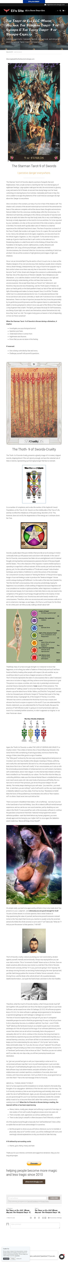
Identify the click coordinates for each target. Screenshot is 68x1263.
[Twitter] (35, 1218)
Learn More (17, 1255)
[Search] (60, 10)
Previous (10, 1208)
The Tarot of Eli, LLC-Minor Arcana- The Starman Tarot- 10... (48, 1211)
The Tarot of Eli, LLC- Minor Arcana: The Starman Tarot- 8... (18, 1211)
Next (36, 1208)
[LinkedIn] (39, 1218)
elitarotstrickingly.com (34, 1182)
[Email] (43, 1218)
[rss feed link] (45, 1218)
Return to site (11, 1218)
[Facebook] (31, 1218)
